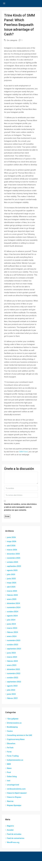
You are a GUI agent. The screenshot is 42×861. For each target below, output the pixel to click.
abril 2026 (11, 546)
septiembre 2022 (14, 682)
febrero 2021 (12, 698)
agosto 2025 (12, 570)
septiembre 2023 (14, 649)
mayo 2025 (11, 583)
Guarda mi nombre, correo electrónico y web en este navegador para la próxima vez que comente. (20, 507)
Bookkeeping (12, 727)
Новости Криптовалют (17, 793)
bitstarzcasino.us (14, 723)
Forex (9, 752)
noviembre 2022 (13, 673)
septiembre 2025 (14, 566)
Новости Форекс (14, 797)
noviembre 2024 (13, 607)
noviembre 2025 (13, 558)
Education (11, 743)
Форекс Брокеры (14, 805)
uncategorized (13, 785)
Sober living (12, 776)
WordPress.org (13, 842)
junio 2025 (11, 579)
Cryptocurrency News (15, 739)
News (9, 768)
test (8, 781)
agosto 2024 (12, 616)
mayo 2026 (11, 541)
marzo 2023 (12, 657)
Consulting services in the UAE (19, 735)
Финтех (10, 801)
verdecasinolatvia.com (16, 789)
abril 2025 (11, 587)
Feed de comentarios (15, 838)
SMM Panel (23, 452)
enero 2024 (11, 636)
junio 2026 (11, 537)
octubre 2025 (12, 562)
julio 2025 (11, 574)
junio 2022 (11, 694)
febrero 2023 (12, 661)
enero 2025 (11, 599)
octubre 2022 (12, 678)
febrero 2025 (12, 595)
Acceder (10, 830)
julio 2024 (11, 620)
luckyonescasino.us (15, 760)
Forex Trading (13, 756)
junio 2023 (11, 653)
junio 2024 (11, 624)
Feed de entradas (14, 834)
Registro (10, 826)
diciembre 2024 (13, 603)
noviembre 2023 (13, 640)
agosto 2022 (12, 686)
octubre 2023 (12, 645)
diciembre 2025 (13, 554)
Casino (10, 731)
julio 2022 (11, 690)
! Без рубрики (12, 719)
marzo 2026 (12, 550)
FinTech (10, 748)
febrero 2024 (12, 632)
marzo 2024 (12, 628)
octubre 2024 (12, 612)
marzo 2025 (12, 591)
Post (9, 772)
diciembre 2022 (13, 669)
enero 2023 (11, 665)
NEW (9, 764)
